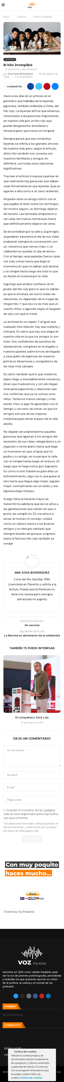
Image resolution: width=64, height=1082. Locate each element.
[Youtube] (41, 996)
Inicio (6, 16)
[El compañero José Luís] (32, 684)
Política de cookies (31, 1077)
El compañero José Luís (32, 717)
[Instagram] (22, 996)
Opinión (21, 16)
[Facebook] (35, 996)
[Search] (60, 5)
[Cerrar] (53, 1052)
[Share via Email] (55, 86)
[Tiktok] (28, 996)
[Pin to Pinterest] (47, 86)
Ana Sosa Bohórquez (20, 73)
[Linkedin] (48, 996)
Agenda (10, 1006)
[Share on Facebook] (30, 86)
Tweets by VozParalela (18, 911)
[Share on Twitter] (38, 86)
